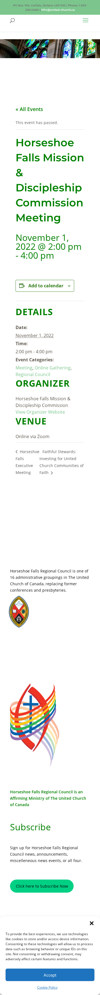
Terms (34, 652)
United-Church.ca (54, 603)
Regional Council (33, 374)
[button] (91, 923)
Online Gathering (53, 368)
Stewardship (50, 619)
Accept (50, 975)
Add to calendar (45, 286)
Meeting (24, 368)
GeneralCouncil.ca (55, 614)
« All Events (29, 109)
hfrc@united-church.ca (58, 10)
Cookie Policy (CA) (34, 660)
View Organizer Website (40, 412)
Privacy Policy (34, 643)
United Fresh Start (55, 624)
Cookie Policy (47, 987)
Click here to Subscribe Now (42, 886)
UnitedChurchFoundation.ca (62, 608)
